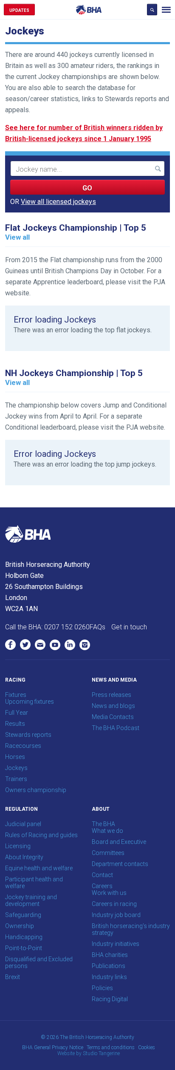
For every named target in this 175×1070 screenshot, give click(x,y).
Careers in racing (114, 903)
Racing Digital (110, 999)
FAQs (97, 627)
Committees (108, 852)
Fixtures (15, 694)
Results (15, 723)
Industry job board (116, 914)
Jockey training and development (31, 900)
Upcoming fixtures (29, 701)
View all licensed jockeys (58, 202)
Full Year (16, 712)
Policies (102, 988)
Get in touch (129, 627)
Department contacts (120, 864)
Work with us (109, 892)
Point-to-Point (23, 948)
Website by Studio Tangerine (88, 1053)
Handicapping (23, 937)
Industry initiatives (115, 943)
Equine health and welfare (39, 868)
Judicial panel (23, 824)
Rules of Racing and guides (41, 835)
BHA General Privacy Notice (52, 1047)
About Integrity (24, 857)
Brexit (12, 977)
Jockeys (16, 767)
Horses (15, 756)
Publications (108, 965)
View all (17, 237)
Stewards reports (28, 734)
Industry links (109, 977)
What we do (107, 830)
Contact (102, 875)
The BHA (103, 824)
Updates (19, 10)
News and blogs (113, 705)
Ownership (19, 926)
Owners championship (35, 790)
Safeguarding (23, 914)
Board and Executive (119, 841)
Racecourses (23, 745)
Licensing (18, 846)
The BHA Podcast (115, 728)
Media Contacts (113, 716)
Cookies (146, 1047)
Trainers (16, 779)
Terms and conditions (111, 1047)
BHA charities (110, 954)
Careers (102, 886)
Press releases (111, 694)
